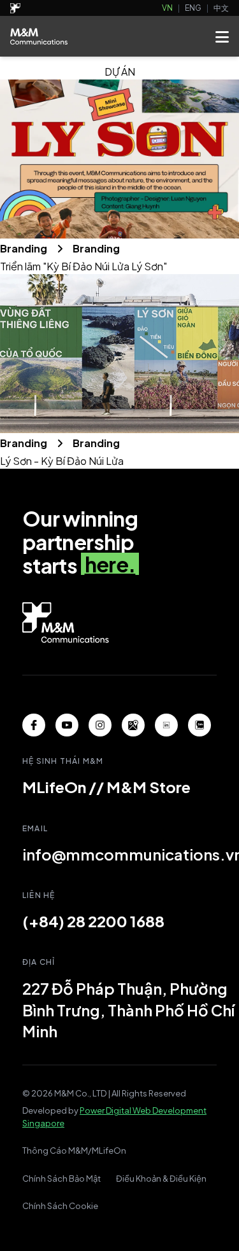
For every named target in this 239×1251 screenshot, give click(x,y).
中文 (221, 8)
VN (167, 8)
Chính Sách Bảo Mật (61, 1178)
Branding (24, 248)
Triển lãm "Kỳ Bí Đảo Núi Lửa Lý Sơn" (83, 266)
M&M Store (148, 786)
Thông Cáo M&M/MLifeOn (74, 1150)
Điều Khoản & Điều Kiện (161, 1178)
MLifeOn (54, 786)
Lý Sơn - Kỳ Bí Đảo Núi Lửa (62, 460)
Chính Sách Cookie (60, 1206)
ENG (193, 8)
